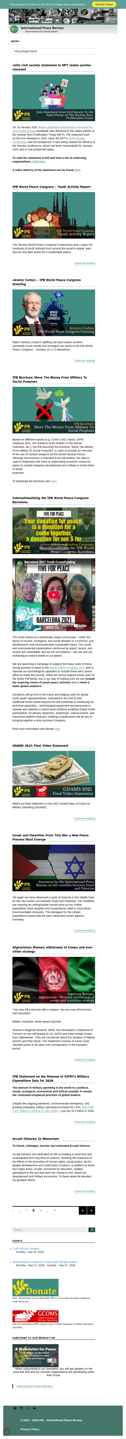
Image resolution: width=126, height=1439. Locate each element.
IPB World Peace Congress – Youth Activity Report (51, 187)
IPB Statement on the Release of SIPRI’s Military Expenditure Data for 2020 (50, 1078)
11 (55, 1210)
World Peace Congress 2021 (67, 667)
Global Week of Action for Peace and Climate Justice (44, 1262)
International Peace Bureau (35, 1386)
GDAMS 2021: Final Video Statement (40, 746)
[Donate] (53, 1287)
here (77, 170)
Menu (15, 41)
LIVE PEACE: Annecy (25, 1248)
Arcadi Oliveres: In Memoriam (35, 1139)
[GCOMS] (53, 1316)
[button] (7, 1432)
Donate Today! (104, 4)
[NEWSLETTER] (53, 1355)
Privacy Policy (30, 1429)
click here (38, 161)
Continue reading (84, 263)
